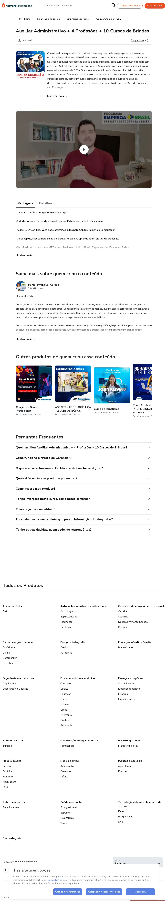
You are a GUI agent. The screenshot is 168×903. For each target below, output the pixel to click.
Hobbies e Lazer (13, 740)
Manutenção (67, 746)
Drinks (6, 653)
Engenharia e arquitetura (18, 678)
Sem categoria (12, 838)
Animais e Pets (12, 606)
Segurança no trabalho (15, 689)
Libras (63, 710)
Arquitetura (9, 683)
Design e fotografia (72, 642)
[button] (80, 447)
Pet (5, 611)
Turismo (7, 746)
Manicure (8, 776)
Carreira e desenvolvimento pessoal (141, 606)
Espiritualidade (68, 616)
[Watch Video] (84, 149)
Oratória (122, 627)
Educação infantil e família (134, 642)
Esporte (65, 812)
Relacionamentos (14, 802)
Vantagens (25, 203)
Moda (6, 787)
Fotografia (66, 653)
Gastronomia (10, 658)
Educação (65, 694)
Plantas (122, 771)
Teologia (65, 627)
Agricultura (124, 766)
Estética (7, 771)
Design (64, 647)
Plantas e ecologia (130, 761)
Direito (64, 689)
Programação (125, 816)
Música (64, 776)
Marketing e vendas (130, 740)
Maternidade (125, 647)
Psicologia (66, 725)
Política (64, 720)
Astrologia (66, 611)
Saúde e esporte (71, 802)
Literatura (66, 715)
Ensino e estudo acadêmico (77, 678)
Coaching (123, 616)
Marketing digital (128, 746)
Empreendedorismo (129, 689)
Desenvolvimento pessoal (133, 622)
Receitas (8, 663)
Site (120, 822)
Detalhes (45, 203)
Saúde (64, 823)
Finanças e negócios (130, 678)
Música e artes (69, 761)
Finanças (123, 694)
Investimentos (126, 699)
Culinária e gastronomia (18, 642)
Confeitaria (9, 647)
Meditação (66, 622)
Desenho (65, 771)
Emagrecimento (69, 807)
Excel (121, 811)
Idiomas (64, 704)
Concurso (65, 683)
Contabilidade (126, 683)
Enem (63, 699)
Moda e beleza (12, 761)
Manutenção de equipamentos (79, 740)
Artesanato (67, 766)
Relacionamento (12, 807)
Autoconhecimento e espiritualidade (83, 606)
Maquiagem (9, 782)
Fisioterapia (67, 818)
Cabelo (7, 766)
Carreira (122, 611)
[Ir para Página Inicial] (18, 5)
